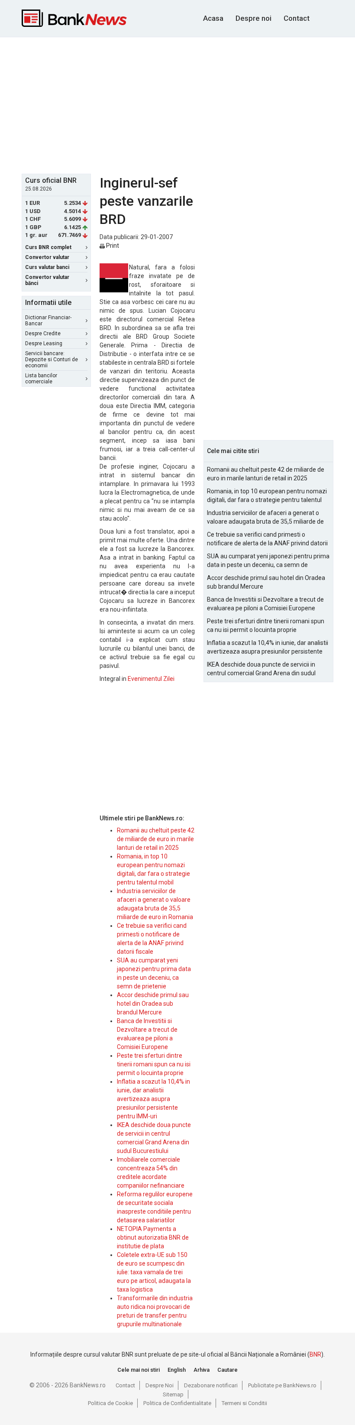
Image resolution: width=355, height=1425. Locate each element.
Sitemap (173, 1394)
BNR (315, 1354)
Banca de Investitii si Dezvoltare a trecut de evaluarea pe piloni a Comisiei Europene (265, 604)
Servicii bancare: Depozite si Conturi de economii (51, 359)
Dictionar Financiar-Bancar (48, 320)
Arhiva (202, 1370)
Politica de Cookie (110, 1403)
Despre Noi (159, 1385)
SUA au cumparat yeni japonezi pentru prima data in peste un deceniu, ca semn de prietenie (268, 561)
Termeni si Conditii (244, 1403)
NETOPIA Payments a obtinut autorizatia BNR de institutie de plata (153, 1237)
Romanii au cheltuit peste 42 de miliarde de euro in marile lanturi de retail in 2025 (155, 839)
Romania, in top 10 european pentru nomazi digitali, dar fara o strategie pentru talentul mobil (267, 496)
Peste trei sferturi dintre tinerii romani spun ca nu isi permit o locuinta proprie (153, 1064)
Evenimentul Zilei (151, 678)
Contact (297, 18)
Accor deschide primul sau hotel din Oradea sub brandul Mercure (153, 1003)
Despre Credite (43, 333)
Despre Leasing (43, 343)
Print (112, 245)
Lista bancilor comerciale (41, 378)
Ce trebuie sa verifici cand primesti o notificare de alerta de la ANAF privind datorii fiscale (267, 539)
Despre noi (253, 18)
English (177, 1370)
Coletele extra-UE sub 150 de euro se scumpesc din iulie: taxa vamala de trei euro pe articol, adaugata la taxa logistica (154, 1272)
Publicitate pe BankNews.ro (282, 1385)
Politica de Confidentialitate (177, 1403)
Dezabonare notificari (211, 1385)
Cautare (227, 1370)
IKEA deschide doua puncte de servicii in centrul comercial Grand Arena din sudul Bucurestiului (261, 669)
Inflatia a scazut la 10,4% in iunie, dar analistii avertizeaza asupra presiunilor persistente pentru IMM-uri (153, 1099)
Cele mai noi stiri (138, 1370)
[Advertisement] (188, 104)
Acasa (213, 18)
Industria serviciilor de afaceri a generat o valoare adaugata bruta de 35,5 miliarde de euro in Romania (265, 517)
